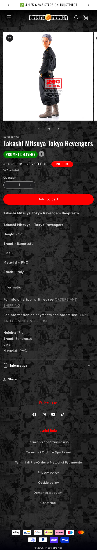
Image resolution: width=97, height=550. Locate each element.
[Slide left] (39, 129)
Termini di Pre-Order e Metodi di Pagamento (48, 462)
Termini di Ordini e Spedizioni (48, 452)
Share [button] (12, 379)
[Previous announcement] (8, 5)
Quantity (9, 177)
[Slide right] (58, 129)
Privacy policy (48, 472)
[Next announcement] (89, 5)
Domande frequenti (48, 493)
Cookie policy (48, 483)
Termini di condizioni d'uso (48, 442)
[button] (9, 17)
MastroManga (53, 547)
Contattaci (48, 503)
